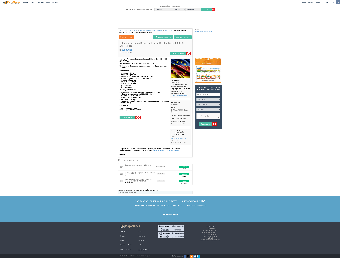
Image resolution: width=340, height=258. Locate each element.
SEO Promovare (125, 249)
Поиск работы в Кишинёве (203, 31)
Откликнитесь (127, 117)
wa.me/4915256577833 (179, 142)
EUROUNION (127, 50)
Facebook (175, 141)
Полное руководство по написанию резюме (167, 150)
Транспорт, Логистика (178, 109)
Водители (175, 112)
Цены (122, 240)
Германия (175, 104)
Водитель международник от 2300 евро (138, 165)
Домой (122, 231)
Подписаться (206, 124)
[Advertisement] (170, 19)
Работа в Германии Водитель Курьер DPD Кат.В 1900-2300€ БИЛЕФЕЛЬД (139, 180)
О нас (140, 231)
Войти (327, 2)
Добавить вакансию (307, 2)
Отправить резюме (178, 53)
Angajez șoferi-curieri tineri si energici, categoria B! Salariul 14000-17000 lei (140, 173)
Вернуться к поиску (126, 37)
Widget (140, 245)
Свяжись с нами (170, 214)
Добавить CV (319, 2)
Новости (123, 236)
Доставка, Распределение (180, 110)
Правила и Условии (126, 245)
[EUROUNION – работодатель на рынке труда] (180, 78)
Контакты (141, 240)
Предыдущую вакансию (163, 37)
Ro (333, 2)
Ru (338, 2)
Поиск (207, 9)
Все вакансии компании (180, 95)
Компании (141, 236)
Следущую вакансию (182, 37)
